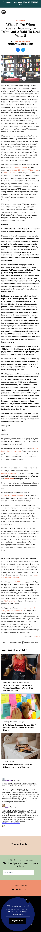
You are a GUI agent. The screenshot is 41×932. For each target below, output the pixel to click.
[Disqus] (20, 802)
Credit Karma (9, 479)
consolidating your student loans (13, 495)
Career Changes (17, 682)
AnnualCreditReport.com (10, 473)
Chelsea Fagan (22, 41)
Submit (36, 872)
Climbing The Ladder (10, 722)
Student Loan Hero (21, 167)
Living (12, 761)
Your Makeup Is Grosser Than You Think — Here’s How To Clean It (18, 765)
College (20, 20)
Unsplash (36, 637)
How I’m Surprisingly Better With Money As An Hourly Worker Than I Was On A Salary (18, 688)
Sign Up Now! (17, 921)
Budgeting (6, 682)
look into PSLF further (18, 582)
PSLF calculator (9, 601)
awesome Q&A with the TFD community (24, 170)
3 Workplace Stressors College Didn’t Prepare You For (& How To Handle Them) (19, 727)
